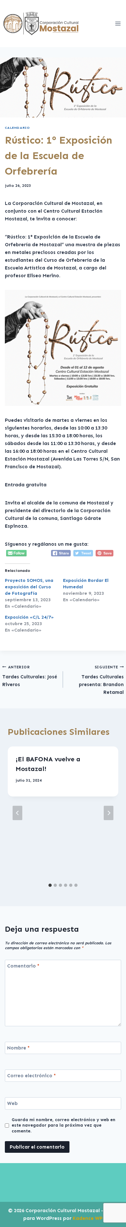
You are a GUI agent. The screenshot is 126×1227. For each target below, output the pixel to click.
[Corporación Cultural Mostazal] (40, 23)
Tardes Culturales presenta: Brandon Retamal (101, 680)
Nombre (18, 1048)
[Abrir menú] (118, 23)
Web (12, 1103)
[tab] (50, 885)
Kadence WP (88, 1218)
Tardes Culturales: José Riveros (29, 676)
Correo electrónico (31, 1076)
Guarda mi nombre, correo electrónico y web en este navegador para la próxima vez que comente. (63, 1125)
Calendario (17, 128)
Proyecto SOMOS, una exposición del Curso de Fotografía (29, 587)
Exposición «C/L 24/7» (29, 617)
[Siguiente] (108, 813)
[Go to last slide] (17, 813)
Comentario (23, 966)
